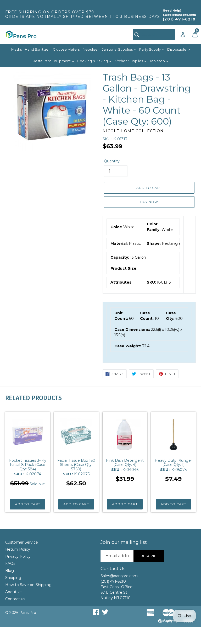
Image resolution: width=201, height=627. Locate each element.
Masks (16, 49)
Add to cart (28, 504)
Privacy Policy (18, 556)
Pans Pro (27, 612)
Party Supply (150, 49)
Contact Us (113, 568)
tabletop (157, 61)
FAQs (10, 563)
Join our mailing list (123, 542)
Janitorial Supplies (117, 49)
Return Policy (17, 549)
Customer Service (21, 542)
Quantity (112, 161)
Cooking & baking (93, 61)
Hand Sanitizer (37, 49)
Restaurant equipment (52, 61)
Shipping (13, 577)
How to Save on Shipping (28, 584)
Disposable (177, 49)
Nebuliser (91, 49)
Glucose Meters (66, 49)
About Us (13, 591)
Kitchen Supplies (129, 61)
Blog (9, 570)
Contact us (15, 599)
